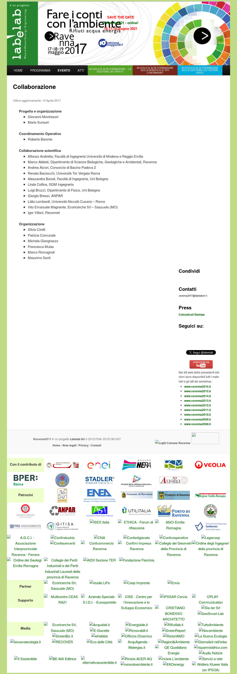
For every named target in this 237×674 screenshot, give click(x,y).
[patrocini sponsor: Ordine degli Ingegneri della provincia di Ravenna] (210, 554)
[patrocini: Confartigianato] (136, 537)
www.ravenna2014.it (197, 396)
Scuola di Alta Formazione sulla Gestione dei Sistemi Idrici (200, 70)
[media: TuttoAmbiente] (210, 624)
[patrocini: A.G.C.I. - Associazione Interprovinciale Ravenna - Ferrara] (25, 554)
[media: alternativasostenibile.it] (99, 662)
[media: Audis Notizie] (210, 652)
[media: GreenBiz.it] (62, 635)
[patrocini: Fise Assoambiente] (25, 531)
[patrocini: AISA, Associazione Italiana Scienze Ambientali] (99, 516)
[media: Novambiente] (211, 630)
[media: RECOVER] (62, 641)
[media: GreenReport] (173, 630)
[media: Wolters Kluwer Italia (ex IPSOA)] (210, 669)
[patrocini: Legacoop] (210, 537)
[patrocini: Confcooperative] (173, 537)
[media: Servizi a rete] (210, 658)
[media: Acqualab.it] (99, 624)
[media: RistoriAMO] (173, 635)
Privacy (83, 445)
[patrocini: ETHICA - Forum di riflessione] (136, 527)
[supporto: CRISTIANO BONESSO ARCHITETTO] (173, 619)
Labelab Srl (77, 439)
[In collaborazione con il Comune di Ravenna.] (172, 443)
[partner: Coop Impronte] (137, 582)
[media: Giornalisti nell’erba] (211, 641)
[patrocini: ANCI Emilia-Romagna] (173, 527)
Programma (40, 70)
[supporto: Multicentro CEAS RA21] (62, 602)
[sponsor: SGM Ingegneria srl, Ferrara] (173, 470)
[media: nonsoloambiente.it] (137, 664)
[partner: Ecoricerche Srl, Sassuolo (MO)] (62, 588)
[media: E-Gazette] (99, 630)
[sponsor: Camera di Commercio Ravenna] (62, 470)
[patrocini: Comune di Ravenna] (136, 500)
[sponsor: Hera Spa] (136, 470)
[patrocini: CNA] (99, 537)
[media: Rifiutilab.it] (173, 624)
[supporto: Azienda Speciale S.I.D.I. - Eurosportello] (99, 602)
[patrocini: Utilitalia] (136, 516)
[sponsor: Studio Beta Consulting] (136, 485)
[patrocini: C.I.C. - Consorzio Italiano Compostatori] (210, 516)
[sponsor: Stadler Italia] (99, 485)
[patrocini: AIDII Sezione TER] (99, 560)
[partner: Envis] (174, 582)
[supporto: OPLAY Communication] (210, 602)
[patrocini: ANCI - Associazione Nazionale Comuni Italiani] (62, 500)
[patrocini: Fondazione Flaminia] (136, 560)
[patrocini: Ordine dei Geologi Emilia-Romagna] (25, 565)
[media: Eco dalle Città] (99, 641)
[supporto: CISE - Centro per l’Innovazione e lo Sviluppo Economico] (136, 607)
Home (18, 70)
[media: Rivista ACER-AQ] (136, 658)
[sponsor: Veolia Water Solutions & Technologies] (210, 470)
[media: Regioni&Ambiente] (174, 641)
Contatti (96, 445)
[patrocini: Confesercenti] (62, 543)
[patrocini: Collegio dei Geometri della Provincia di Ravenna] (173, 554)
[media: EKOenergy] (173, 664)
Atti (81, 70)
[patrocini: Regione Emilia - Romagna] (210, 500)
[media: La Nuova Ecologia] (211, 635)
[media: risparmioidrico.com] (211, 647)
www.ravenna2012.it (197, 405)
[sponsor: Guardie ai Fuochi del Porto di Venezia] (62, 485)
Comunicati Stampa (192, 314)
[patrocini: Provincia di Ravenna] (173, 500)
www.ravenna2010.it (197, 414)
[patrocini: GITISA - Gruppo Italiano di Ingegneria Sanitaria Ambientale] (62, 531)
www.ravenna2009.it (197, 419)
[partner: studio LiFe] (100, 582)
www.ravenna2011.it (197, 410)
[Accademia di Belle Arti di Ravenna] (205, 443)
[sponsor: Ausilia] (173, 485)
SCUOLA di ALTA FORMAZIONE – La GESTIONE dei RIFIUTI (110, 70)
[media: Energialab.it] (136, 624)
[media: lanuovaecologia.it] (25, 641)
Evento (64, 70)
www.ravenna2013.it (197, 400)
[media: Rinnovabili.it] (136, 630)
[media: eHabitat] (99, 635)
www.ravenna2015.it (197, 391)
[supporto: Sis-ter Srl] (210, 607)
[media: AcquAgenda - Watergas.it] (136, 647)
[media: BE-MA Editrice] (62, 658)
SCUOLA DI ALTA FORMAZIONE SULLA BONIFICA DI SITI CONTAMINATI (155, 70)
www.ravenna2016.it (197, 386)
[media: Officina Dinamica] (136, 635)
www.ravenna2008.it (197, 424)
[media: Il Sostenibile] (25, 658)
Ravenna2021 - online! (120, 22)
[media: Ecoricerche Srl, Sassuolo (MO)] (62, 630)
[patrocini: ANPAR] (62, 516)
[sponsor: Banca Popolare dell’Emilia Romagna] (25, 485)
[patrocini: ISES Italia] (99, 522)
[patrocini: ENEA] (99, 500)
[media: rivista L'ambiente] (174, 658)
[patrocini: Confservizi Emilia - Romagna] (210, 531)
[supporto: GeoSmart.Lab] (211, 613)
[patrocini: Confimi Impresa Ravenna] (136, 548)
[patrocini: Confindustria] (63, 537)
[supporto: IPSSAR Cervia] (173, 596)
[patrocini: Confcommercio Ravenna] (99, 548)
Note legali (69, 445)
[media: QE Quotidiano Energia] (173, 652)
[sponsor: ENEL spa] (99, 470)
